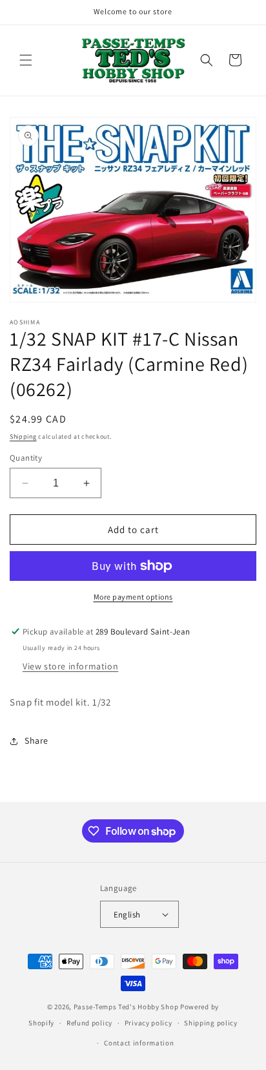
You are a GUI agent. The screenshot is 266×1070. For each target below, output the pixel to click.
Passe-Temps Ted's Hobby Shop (126, 1006)
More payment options (133, 597)
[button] (26, 60)
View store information (70, 666)
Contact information (139, 1042)
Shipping (23, 436)
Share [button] (36, 740)
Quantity (26, 457)
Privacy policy (148, 1022)
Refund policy (89, 1022)
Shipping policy (211, 1022)
